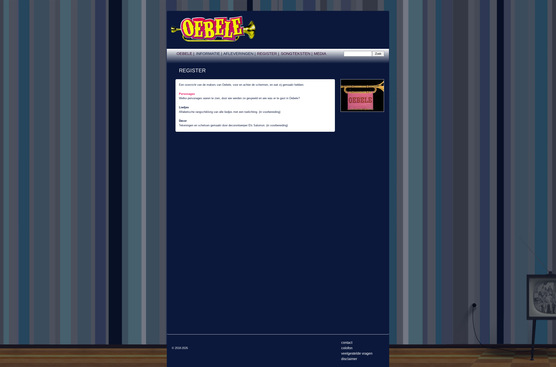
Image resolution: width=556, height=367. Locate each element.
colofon (346, 348)
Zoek (378, 53)
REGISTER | (268, 53)
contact (346, 342)
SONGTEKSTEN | (297, 53)
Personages (187, 93)
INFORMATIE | (209, 53)
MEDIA (320, 53)
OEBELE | (185, 53)
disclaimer (349, 359)
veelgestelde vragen (356, 353)
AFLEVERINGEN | (239, 53)
